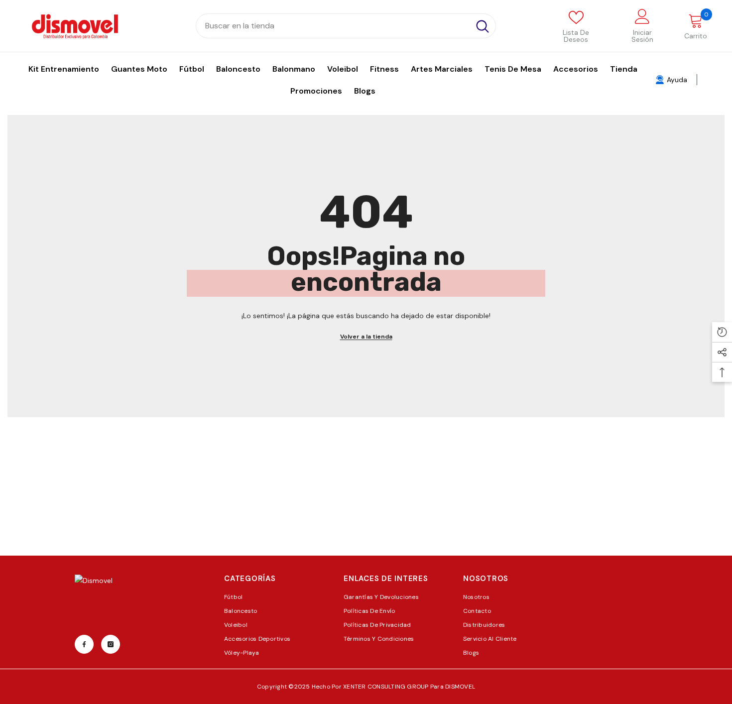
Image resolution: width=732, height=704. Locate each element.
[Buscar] (346, 25)
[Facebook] (84, 644)
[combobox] (333, 26)
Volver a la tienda (366, 337)
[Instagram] (110, 644)
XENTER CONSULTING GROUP (386, 687)
